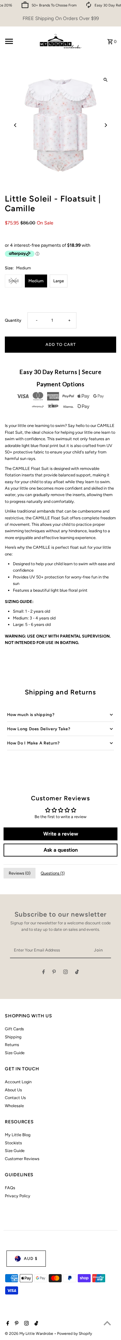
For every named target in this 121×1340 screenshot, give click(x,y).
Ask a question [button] (61, 850)
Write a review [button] (60, 834)
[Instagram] (65, 973)
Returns (12, 1044)
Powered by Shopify (74, 1333)
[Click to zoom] (105, 80)
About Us (13, 1089)
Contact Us (15, 1097)
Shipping (13, 1036)
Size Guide (15, 1052)
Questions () (53, 873)
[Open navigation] (19, 41)
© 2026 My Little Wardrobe (29, 1333)
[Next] (105, 125)
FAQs (10, 1187)
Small (13, 280)
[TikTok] (77, 973)
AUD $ (30, 1258)
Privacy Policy (17, 1195)
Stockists (13, 1142)
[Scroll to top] (107, 1323)
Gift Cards (14, 1028)
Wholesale (14, 1105)
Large (58, 280)
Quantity (13, 320)
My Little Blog (17, 1134)
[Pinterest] (54, 973)
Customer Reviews (22, 1158)
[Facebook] (43, 973)
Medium (36, 280)
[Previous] (15, 125)
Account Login (18, 1081)
